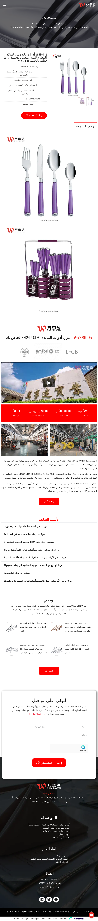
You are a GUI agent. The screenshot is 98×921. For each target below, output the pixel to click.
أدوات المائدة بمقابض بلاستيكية (56, 831)
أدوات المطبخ (64, 834)
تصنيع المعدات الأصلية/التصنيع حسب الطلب (49, 859)
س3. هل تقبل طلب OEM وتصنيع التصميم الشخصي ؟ (29, 542)
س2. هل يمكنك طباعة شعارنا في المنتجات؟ (24, 534)
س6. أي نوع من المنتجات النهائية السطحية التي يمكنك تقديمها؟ (33, 565)
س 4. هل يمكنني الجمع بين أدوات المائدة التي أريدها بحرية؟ (31, 549)
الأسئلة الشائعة (61, 862)
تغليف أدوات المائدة (61, 837)
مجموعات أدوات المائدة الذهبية (56, 828)
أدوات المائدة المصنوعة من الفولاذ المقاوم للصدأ (49, 825)
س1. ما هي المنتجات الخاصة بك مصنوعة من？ (25, 526)
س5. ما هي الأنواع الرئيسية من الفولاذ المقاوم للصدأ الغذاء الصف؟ (35, 557)
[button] (5, 5)
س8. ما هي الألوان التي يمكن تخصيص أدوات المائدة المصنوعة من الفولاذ (38, 580)
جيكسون (9, 911)
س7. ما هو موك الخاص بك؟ (17, 573)
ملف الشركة (62, 856)
